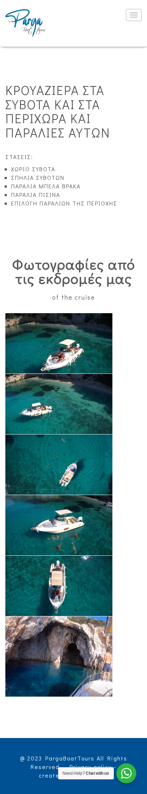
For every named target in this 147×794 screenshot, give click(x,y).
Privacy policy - (93, 766)
